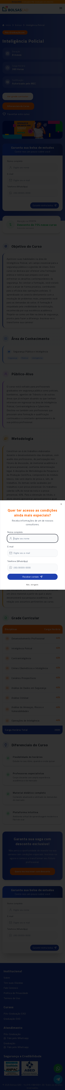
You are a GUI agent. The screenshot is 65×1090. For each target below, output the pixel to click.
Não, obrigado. (32, 584)
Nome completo (15, 532)
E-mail (10, 546)
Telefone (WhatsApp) (17, 561)
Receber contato (31, 576)
